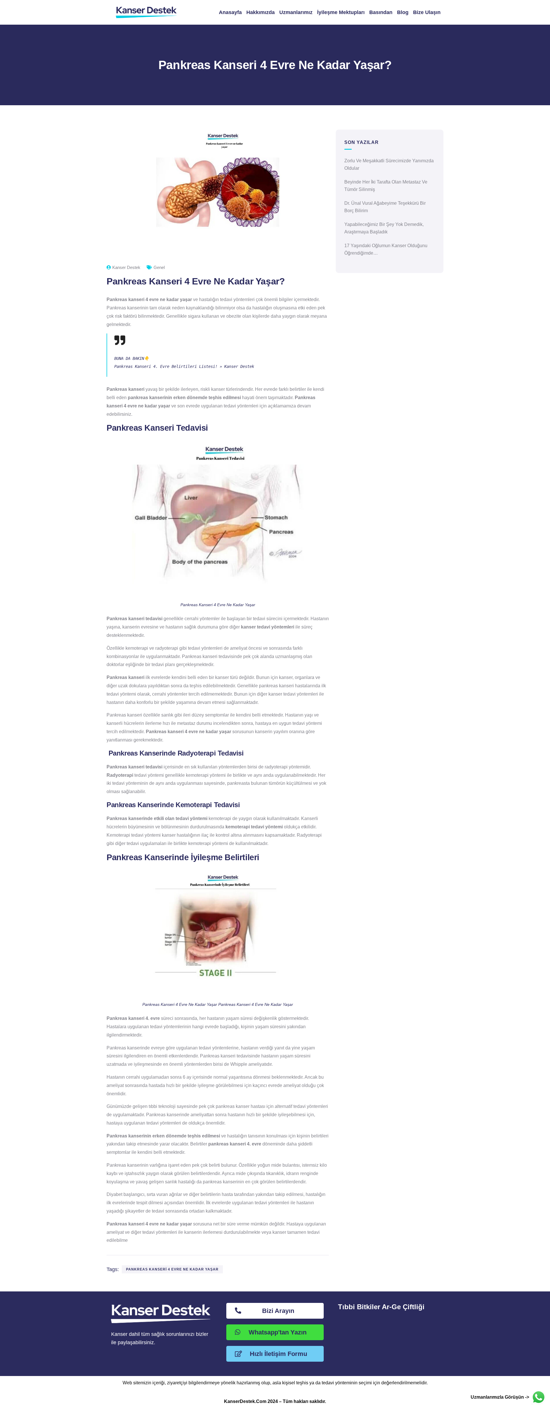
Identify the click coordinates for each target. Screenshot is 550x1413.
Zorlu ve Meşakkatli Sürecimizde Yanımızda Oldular (389, 164)
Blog (402, 12)
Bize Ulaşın (427, 12)
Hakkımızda (260, 12)
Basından (380, 12)
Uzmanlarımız (296, 12)
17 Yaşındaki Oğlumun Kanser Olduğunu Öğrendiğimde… (385, 249)
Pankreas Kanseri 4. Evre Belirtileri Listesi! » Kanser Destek (184, 366)
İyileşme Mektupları (341, 12)
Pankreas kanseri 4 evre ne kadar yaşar (172, 1269)
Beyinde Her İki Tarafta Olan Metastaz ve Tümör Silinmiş (385, 185)
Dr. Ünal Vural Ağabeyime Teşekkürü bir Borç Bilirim (385, 207)
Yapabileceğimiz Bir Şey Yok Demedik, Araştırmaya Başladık (384, 228)
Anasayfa (230, 12)
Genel (159, 267)
